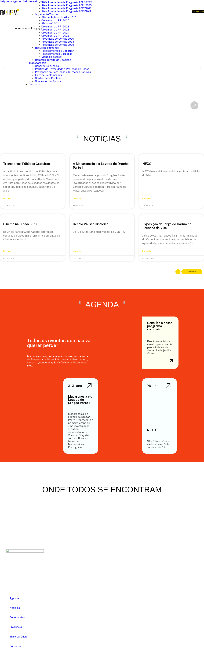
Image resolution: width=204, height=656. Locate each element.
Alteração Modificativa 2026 (58, 17)
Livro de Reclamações (48, 75)
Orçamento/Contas (46, 14)
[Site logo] (9, 20)
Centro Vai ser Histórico (91, 224)
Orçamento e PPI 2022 (55, 26)
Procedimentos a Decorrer (57, 50)
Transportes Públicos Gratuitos (26, 164)
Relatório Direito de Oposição (53, 59)
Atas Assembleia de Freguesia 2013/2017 (66, 11)
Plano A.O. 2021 (50, 23)
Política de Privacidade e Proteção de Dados (62, 69)
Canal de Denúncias (47, 66)
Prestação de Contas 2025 (57, 44)
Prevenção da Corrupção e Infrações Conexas (63, 72)
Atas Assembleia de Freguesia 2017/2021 (66, 8)
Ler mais (7, 198)
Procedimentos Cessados (56, 53)
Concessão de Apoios (48, 81)
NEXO (146, 164)
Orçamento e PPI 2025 (55, 35)
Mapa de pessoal (51, 56)
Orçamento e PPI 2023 (55, 29)
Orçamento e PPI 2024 (55, 32)
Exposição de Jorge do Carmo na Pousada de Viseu (166, 226)
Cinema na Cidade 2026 (20, 224)
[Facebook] (9, 569)
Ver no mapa (78, 571)
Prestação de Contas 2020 (57, 38)
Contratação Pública (48, 78)
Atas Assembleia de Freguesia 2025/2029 (66, 2)
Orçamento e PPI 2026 (55, 20)
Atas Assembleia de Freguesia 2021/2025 (66, 5)
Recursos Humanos (47, 47)
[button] (4, 68)
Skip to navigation (11, 1)
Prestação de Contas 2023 (57, 41)
